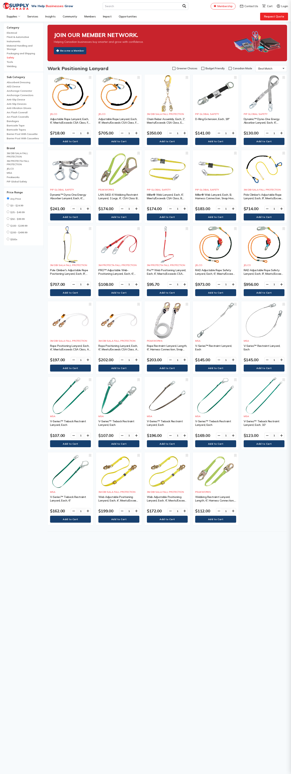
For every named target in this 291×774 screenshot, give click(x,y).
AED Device (13, 86)
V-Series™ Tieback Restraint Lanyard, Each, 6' (68, 498)
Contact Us (249, 6)
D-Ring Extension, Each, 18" (212, 119)
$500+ (13, 239)
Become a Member (72, 50)
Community (70, 16)
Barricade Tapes (16, 129)
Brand (11, 148)
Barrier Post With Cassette (22, 133)
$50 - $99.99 (17, 218)
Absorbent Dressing (18, 82)
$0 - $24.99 (16, 205)
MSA (9, 172)
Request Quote (274, 16)
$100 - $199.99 (18, 225)
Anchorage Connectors (20, 95)
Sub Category (16, 77)
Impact (107, 16)
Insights (50, 16)
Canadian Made (242, 68)
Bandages (13, 121)
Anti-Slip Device (16, 99)
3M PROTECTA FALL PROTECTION (18, 162)
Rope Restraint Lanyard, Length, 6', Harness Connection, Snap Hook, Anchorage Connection (167, 349)
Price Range (15, 192)
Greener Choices (187, 68)
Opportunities (128, 16)
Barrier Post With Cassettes (23, 138)
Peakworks (13, 177)
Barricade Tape (16, 125)
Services (32, 16)
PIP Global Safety (17, 181)
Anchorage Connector (19, 90)
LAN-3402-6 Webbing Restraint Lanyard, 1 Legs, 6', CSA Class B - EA (118, 198)
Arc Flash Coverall (17, 112)
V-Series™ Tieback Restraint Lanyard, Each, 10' (262, 423)
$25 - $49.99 (17, 212)
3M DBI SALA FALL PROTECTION (17, 155)
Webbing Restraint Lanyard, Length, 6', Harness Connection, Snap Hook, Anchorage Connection (214, 502)
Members (90, 16)
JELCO (10, 168)
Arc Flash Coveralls (18, 116)
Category (13, 27)
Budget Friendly (215, 68)
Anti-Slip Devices (17, 103)
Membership (225, 6)
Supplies (12, 16)
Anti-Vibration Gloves (19, 108)
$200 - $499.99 (18, 232)
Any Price (15, 198)
